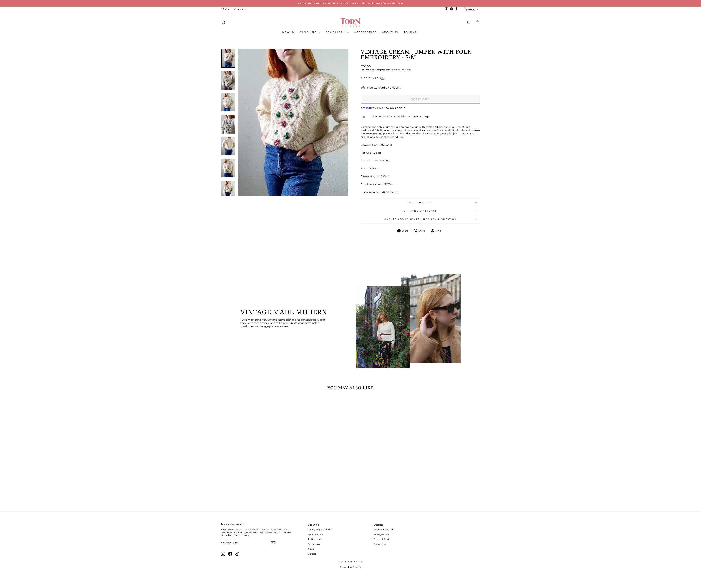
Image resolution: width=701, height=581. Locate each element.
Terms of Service (382, 539)
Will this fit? (420, 202)
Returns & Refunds (384, 529)
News (311, 548)
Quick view (252, 477)
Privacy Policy (381, 534)
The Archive (380, 544)
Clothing (309, 32)
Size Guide (313, 524)
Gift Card (226, 9)
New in (288, 32)
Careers (312, 553)
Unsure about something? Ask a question (420, 219)
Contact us (240, 9)
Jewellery (336, 32)
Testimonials (314, 539)
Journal (411, 32)
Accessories (365, 32)
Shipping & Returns (420, 211)
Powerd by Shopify (350, 567)
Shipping (380, 69)
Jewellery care (315, 534)
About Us (390, 32)
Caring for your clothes (320, 529)
